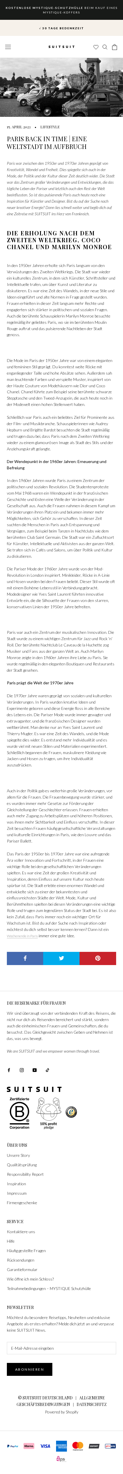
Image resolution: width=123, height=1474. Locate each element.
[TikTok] (47, 1069)
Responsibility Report (25, 1174)
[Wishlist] (95, 47)
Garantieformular (22, 1269)
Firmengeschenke (22, 1202)
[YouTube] (35, 1069)
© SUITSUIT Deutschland (45, 1398)
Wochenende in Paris (22, 936)
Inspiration (16, 1183)
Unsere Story (18, 1155)
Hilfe (11, 1241)
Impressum (17, 1193)
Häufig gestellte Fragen (26, 1250)
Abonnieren (29, 1369)
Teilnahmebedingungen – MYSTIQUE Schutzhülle (49, 1288)
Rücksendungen (20, 1260)
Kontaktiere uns (21, 1231)
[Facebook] (9, 1069)
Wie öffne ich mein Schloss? (30, 1279)
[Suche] (105, 47)
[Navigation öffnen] (8, 47)
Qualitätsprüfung (22, 1164)
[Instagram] (22, 1069)
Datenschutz (92, 1404)
